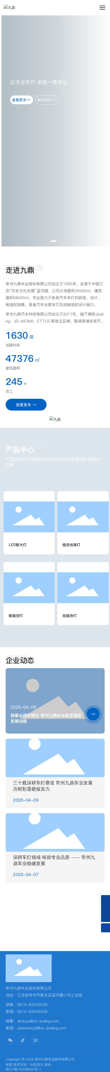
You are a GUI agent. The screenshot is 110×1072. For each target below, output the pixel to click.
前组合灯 (16, 615)
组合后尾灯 (71, 544)
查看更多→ (24, 99)
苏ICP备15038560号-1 (23, 1069)
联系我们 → (49, 99)
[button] (53, 241)
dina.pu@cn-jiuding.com (38, 1021)
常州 (47, 1064)
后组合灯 (69, 615)
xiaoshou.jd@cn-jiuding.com (41, 1028)
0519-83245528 (32, 1004)
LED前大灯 (18, 544)
